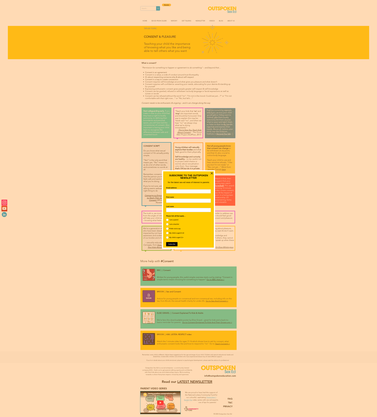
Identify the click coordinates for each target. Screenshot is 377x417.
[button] (212, 173)
